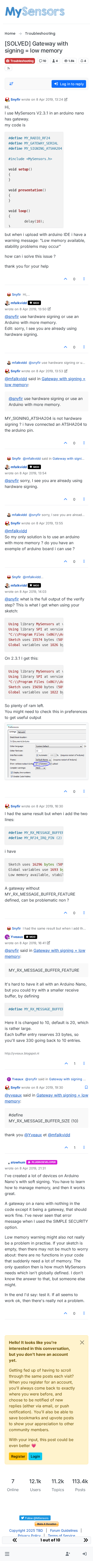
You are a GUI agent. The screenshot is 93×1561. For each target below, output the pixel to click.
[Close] (82, 1342)
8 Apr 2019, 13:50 (33, 309)
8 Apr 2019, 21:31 (33, 1168)
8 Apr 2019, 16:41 (33, 943)
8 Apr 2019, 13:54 (33, 473)
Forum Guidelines (64, 1530)
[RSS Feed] (8, 68)
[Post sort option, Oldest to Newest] (11, 84)
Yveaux (17, 937)
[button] (7, 1554)
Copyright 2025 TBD (26, 1530)
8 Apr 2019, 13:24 (49, 99)
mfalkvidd (19, 303)
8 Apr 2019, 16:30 (49, 806)
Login (35, 1456)
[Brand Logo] (35, 12)
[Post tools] (84, 279)
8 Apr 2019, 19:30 (49, 1087)
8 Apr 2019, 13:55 (49, 523)
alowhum (18, 1162)
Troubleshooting (22, 61)
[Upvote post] (65, 279)
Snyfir (15, 99)
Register (18, 1456)
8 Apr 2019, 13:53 (49, 371)
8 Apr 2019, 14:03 (33, 592)
